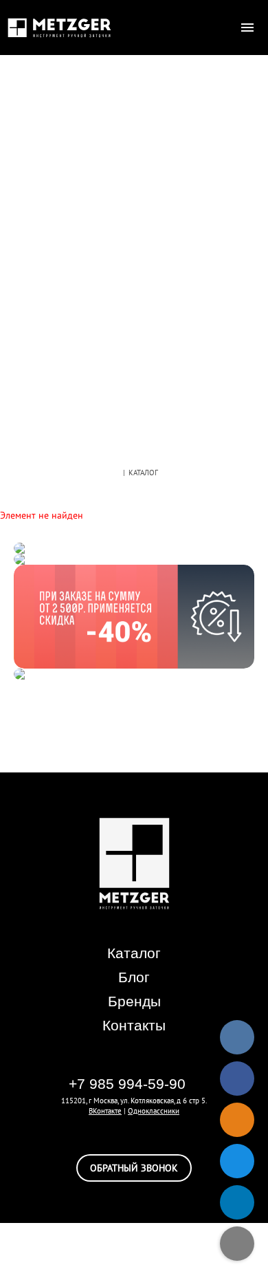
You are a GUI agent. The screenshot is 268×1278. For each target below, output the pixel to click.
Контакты (134, 1025)
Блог (134, 977)
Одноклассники (153, 1111)
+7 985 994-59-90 (127, 1084)
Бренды (134, 1001)
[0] (220, 27)
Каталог (134, 953)
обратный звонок (134, 1168)
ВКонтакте (105, 1111)
